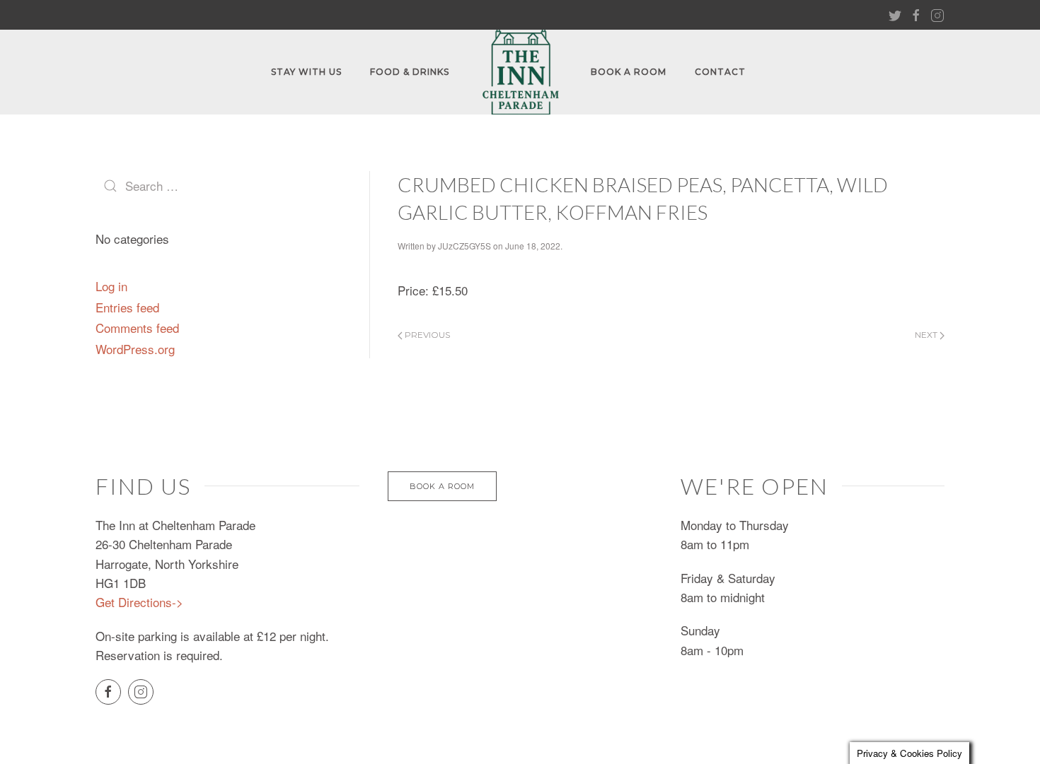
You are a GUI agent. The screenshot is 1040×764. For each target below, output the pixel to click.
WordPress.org (135, 349)
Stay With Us (306, 71)
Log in (111, 286)
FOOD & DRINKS (409, 71)
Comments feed (137, 327)
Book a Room (442, 486)
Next (927, 334)
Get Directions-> (139, 602)
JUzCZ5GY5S (464, 246)
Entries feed (127, 307)
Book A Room (628, 71)
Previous (426, 334)
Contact (720, 71)
